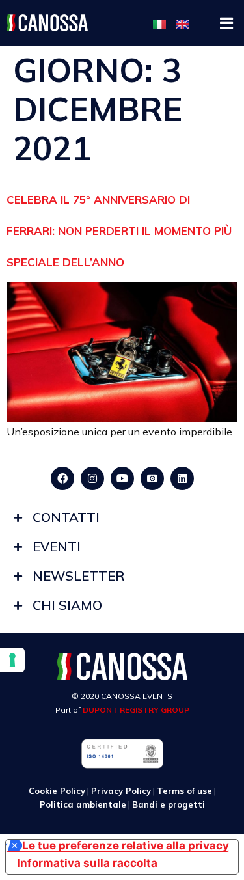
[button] (226, 23)
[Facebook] (62, 478)
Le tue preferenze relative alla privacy (125, 846)
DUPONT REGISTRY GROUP (136, 710)
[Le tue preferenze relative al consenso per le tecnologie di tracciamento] (12, 660)
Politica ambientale (83, 804)
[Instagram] (92, 478)
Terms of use (184, 791)
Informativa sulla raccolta (87, 863)
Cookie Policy (57, 791)
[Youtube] (122, 478)
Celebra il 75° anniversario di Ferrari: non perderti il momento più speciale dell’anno (119, 231)
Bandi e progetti (168, 804)
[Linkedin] (182, 478)
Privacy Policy (121, 791)
